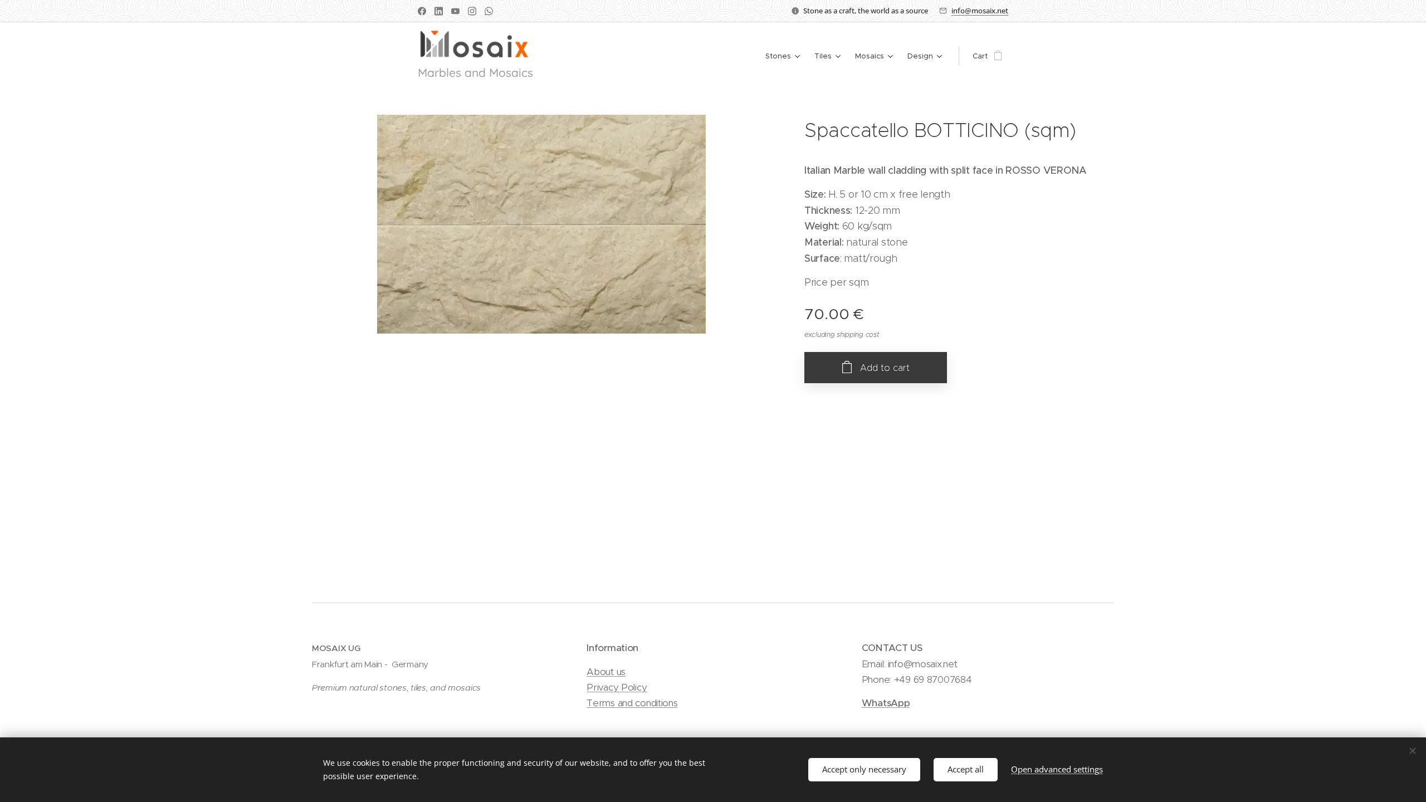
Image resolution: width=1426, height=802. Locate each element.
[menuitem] (784, 56)
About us (606, 672)
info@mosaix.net (979, 11)
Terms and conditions (632, 703)
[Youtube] (455, 11)
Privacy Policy (617, 687)
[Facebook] (422, 11)
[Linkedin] (439, 11)
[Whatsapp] (489, 11)
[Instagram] (472, 11)
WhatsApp (886, 703)
